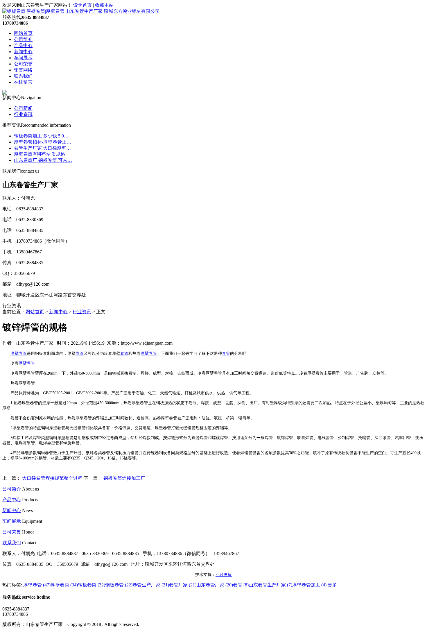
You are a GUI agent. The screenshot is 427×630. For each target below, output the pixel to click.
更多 (332, 584)
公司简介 (23, 39)
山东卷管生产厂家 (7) (270, 584)
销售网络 (23, 69)
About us (30, 488)
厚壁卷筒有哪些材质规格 (39, 154)
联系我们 (23, 76)
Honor (28, 531)
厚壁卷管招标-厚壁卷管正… (42, 141)
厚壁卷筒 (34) (64, 584)
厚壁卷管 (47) (37, 584)
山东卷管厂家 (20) (214, 584)
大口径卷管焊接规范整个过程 (52, 478)
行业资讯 (23, 114)
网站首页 (23, 33)
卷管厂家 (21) (182, 584)
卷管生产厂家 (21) (150, 584)
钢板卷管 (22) (118, 584)
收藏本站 (104, 5)
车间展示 (23, 57)
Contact (29, 542)
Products (30, 499)
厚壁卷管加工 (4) (309, 584)
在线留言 (23, 82)
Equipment (32, 521)
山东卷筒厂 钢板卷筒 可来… (43, 160)
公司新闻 (23, 108)
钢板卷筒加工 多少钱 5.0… (41, 135)
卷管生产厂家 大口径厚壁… (42, 148)
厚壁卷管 (18, 353)
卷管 (80, 353)
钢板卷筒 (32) (91, 584)
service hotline (36, 597)
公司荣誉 (23, 63)
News (27, 510)
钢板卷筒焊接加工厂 (124, 478)
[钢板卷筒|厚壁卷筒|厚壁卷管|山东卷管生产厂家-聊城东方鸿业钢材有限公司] (81, 11)
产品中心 (23, 45)
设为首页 (82, 5)
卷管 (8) (241, 584)
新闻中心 (23, 51)
